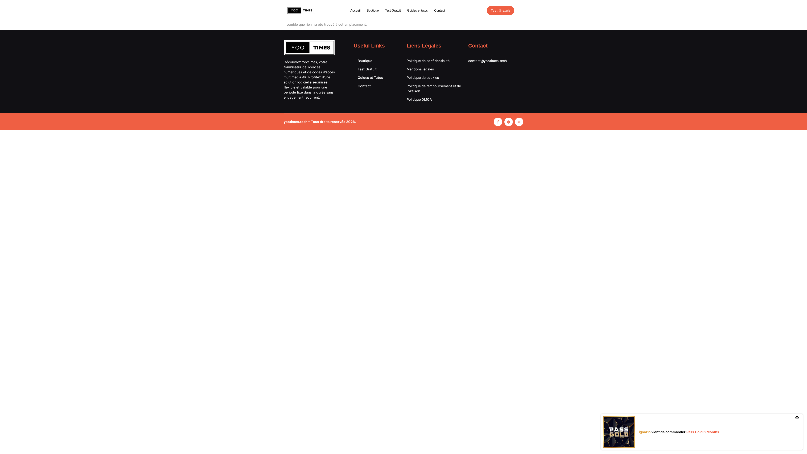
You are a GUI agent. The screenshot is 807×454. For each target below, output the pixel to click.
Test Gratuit (393, 10)
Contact (439, 10)
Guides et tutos (417, 10)
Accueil (355, 10)
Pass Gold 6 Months (702, 432)
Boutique (373, 10)
